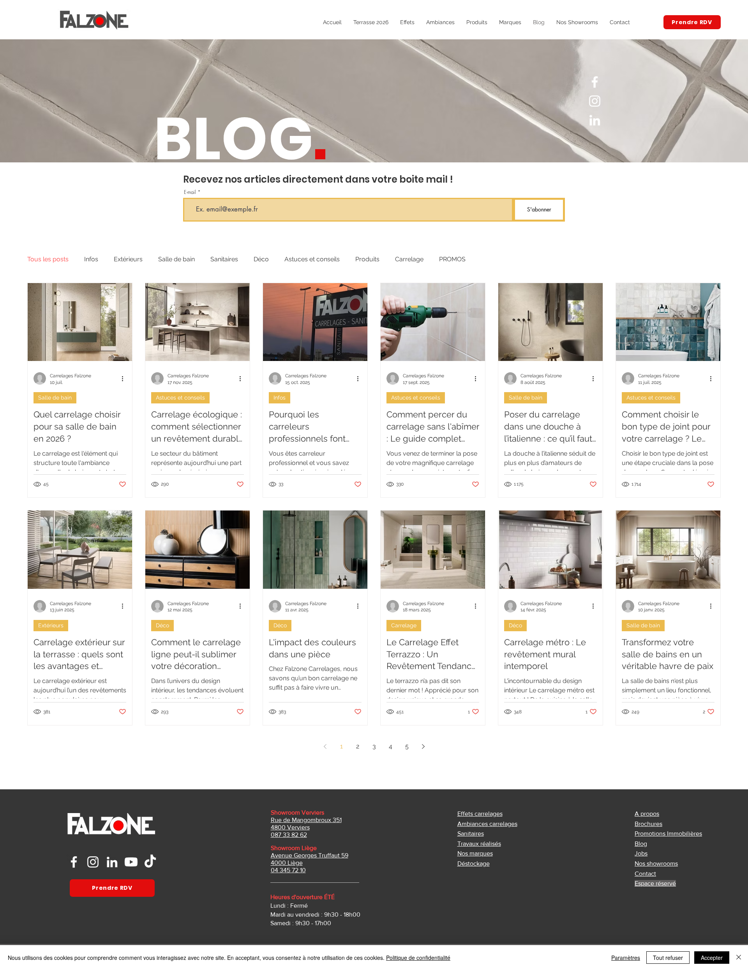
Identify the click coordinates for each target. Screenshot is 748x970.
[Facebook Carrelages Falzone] (594, 82)
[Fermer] (738, 957)
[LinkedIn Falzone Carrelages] (594, 120)
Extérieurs (128, 259)
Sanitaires (224, 259)
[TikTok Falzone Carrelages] (150, 862)
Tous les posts (48, 259)
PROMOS (452, 259)
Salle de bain (176, 259)
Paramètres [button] (625, 957)
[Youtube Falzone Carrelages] (131, 862)
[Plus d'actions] (125, 378)
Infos (91, 259)
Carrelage (409, 259)
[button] (476, 22)
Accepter (712, 957)
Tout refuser (668, 957)
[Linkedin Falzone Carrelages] (112, 862)
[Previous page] (325, 746)
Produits (367, 259)
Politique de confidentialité (418, 957)
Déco (261, 259)
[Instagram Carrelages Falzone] (594, 101)
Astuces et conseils (312, 259)
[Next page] (423, 746)
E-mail (190, 192)
